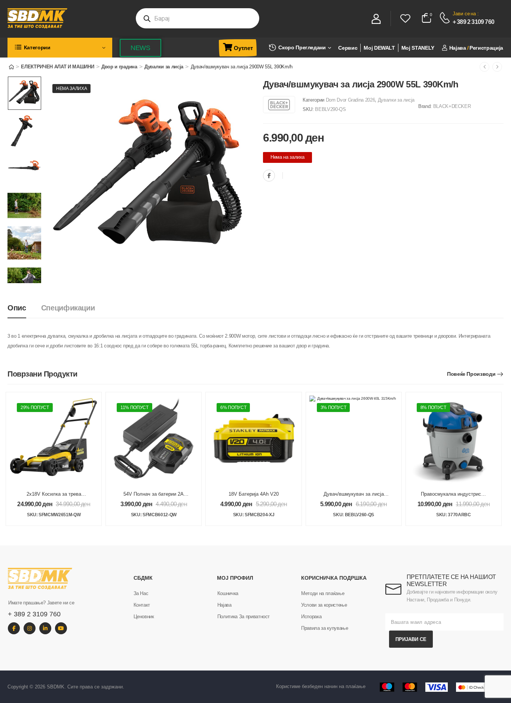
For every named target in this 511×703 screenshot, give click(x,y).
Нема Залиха (71, 88)
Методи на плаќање (322, 593)
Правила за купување (324, 628)
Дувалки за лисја (163, 66)
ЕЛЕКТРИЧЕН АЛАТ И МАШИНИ (57, 66)
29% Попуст (35, 407)
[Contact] (446, 18)
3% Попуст (333, 407)
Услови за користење (324, 605)
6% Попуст (233, 407)
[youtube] (61, 628)
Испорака (311, 616)
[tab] (24, 308)
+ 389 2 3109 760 (473, 22)
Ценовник (144, 616)
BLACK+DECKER (452, 106)
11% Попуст (134, 407)
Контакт (142, 605)
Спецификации (68, 308)
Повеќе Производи (471, 374)
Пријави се (410, 639)
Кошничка (227, 593)
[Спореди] (290, 176)
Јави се (461, 13)
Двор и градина (119, 66)
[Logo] (67, 18)
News (140, 48)
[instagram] (30, 628)
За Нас (141, 593)
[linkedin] (45, 628)
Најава (224, 605)
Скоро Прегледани (301, 47)
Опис (16, 308)
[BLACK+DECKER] (279, 104)
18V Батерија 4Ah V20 (254, 494)
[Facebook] (269, 176)
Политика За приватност (243, 616)
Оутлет (243, 48)
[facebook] (14, 628)
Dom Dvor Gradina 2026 (350, 100)
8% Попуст (433, 407)
